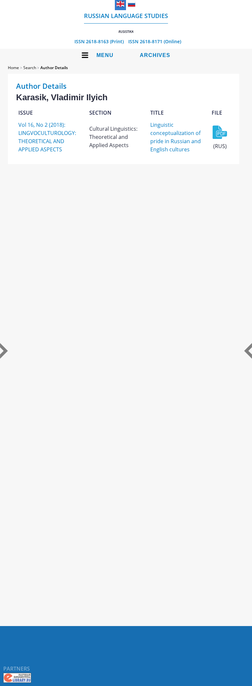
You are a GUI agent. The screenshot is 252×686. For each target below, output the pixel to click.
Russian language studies (126, 23)
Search (29, 67)
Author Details (54, 67)
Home (13, 67)
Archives (155, 55)
